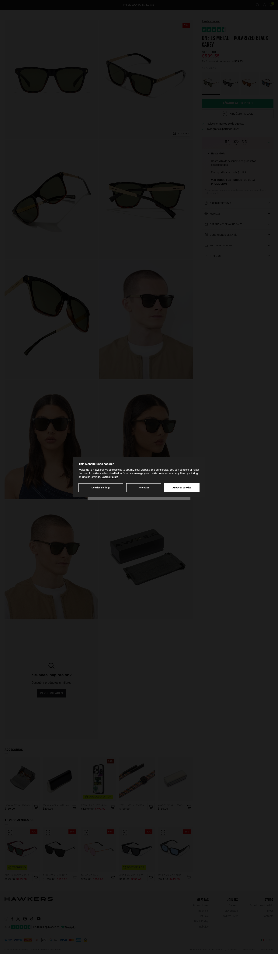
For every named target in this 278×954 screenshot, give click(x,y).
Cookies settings (101, 487)
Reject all (144, 487)
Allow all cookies (181, 487)
